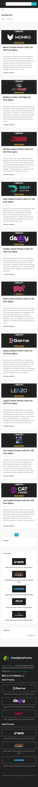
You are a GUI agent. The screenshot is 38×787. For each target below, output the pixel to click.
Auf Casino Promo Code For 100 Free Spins (19, 607)
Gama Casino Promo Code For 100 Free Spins (19, 694)
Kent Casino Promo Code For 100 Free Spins (19, 719)
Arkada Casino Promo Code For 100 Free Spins (19, 594)
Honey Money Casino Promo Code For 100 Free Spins (19, 581)
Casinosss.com (14, 671)
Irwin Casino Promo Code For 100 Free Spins (19, 567)
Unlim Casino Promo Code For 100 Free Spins (19, 620)
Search (34, 4)
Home (3, 19)
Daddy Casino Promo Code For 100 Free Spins (19, 707)
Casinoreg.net (24, 671)
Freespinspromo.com (8, 665)
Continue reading (8, 72)
